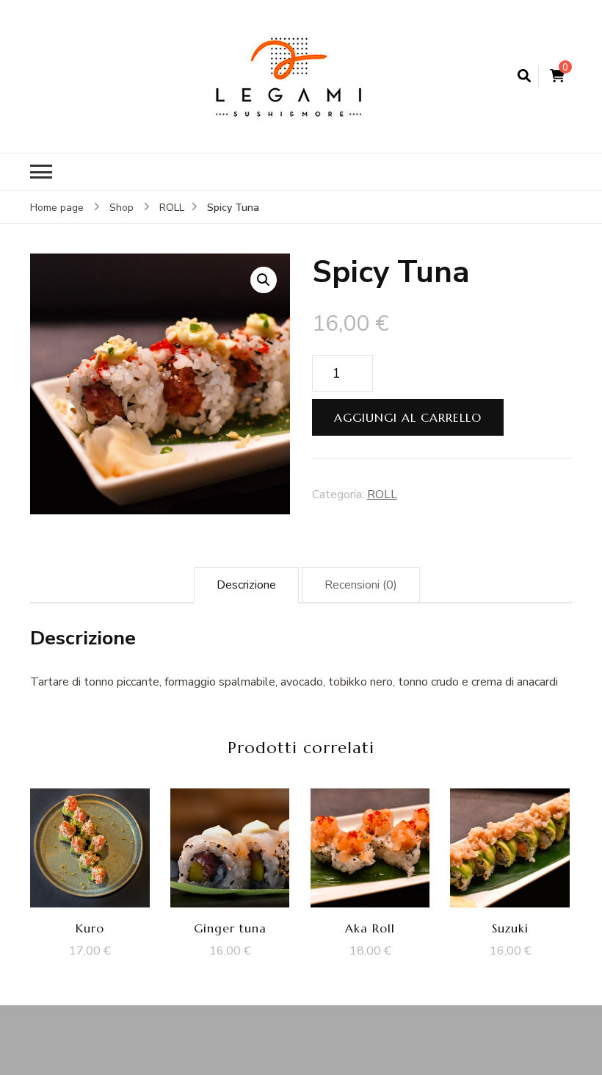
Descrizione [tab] (246, 585)
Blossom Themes (465, 1030)
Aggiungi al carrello (408, 417)
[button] (263, 280)
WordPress (308, 1050)
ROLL (382, 494)
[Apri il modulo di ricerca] (524, 76)
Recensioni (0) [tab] (360, 585)
